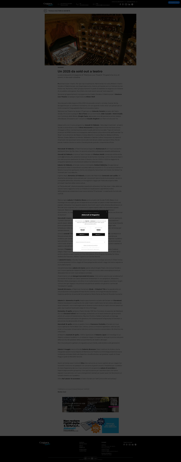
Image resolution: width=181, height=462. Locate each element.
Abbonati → (82, 234)
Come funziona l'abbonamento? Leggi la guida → (90, 249)
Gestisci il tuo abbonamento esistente (90, 245)
